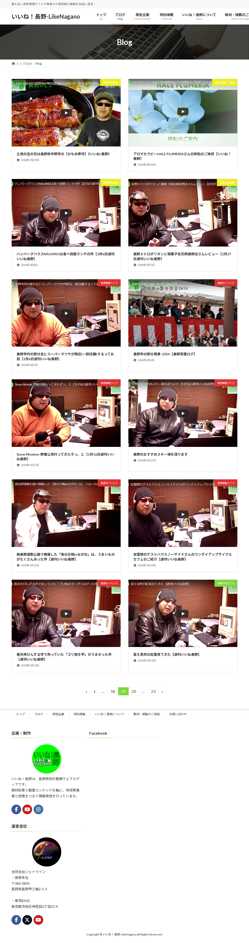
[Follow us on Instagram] (38, 809)
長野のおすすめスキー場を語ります (160, 454)
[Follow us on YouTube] (27, 809)
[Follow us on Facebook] (16, 809)
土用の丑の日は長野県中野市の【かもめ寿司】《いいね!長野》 (64, 154)
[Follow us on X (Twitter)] (27, 920)
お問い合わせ (178, 714)
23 (153, 692)
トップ (20, 714)
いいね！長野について (109, 714)
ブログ (38, 714)
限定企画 (58, 714)
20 (133, 692)
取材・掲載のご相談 (146, 714)
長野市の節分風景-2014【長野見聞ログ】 (165, 354)
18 (112, 692)
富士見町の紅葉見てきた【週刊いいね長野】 (167, 654)
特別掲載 (79, 714)
